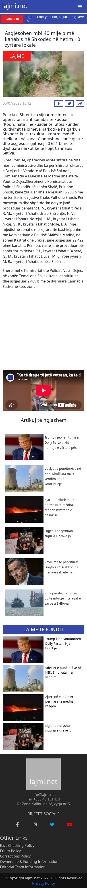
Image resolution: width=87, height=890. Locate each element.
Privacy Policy (43, 883)
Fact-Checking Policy (17, 845)
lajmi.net (14, 5)
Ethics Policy (10, 850)
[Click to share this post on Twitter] (68, 103)
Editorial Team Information (23, 866)
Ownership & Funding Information (29, 861)
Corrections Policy (15, 856)
